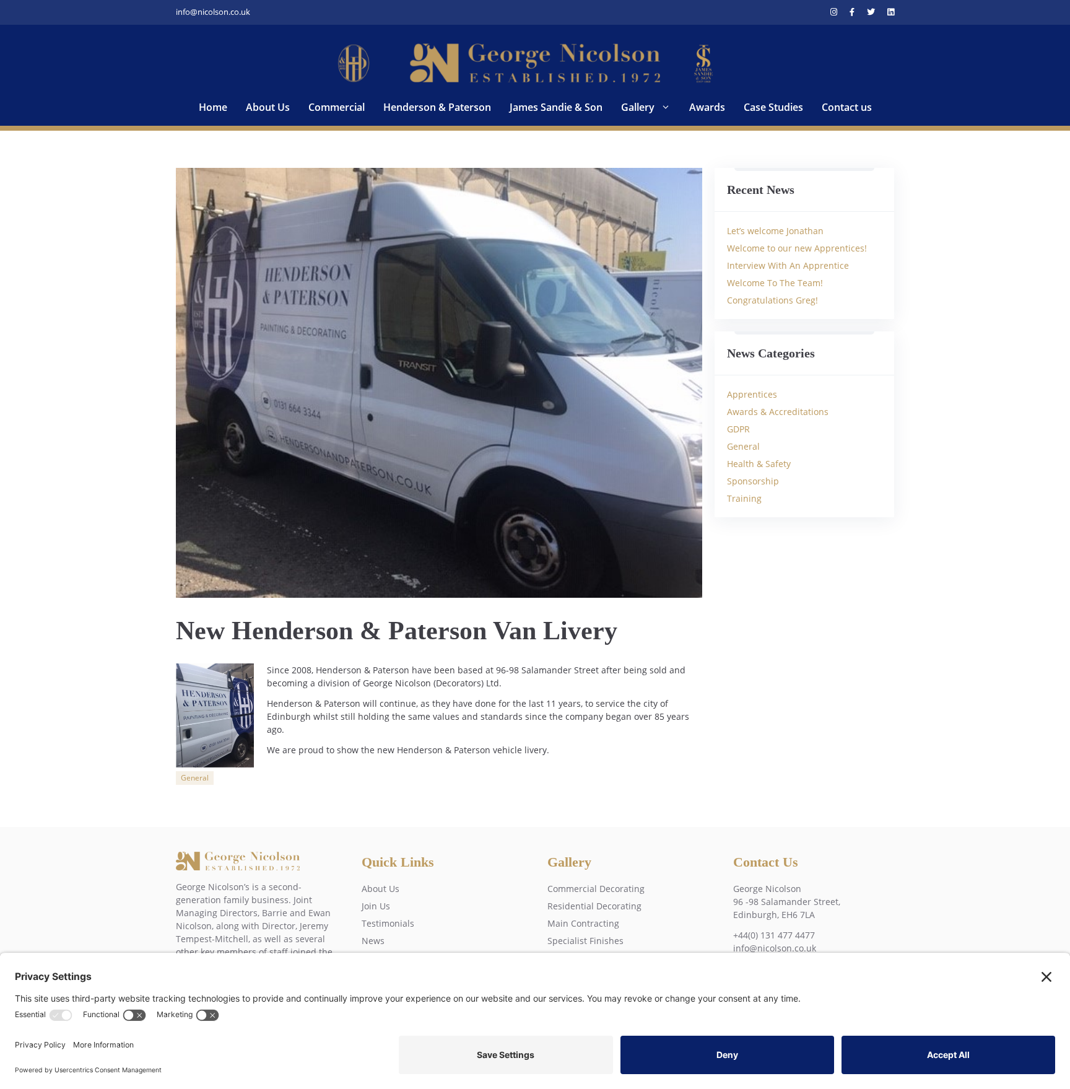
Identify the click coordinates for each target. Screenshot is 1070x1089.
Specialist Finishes (585, 941)
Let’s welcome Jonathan (775, 231)
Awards (707, 107)
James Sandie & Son (556, 107)
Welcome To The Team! (775, 283)
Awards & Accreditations (778, 412)
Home (213, 107)
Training (744, 498)
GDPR (738, 429)
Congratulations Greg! (772, 300)
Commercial (336, 107)
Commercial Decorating (596, 888)
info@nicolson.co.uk (213, 11)
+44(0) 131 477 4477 (774, 935)
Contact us (847, 107)
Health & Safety (759, 464)
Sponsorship (753, 481)
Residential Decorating (594, 906)
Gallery (638, 107)
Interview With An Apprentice (788, 265)
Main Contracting (583, 923)
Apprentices (752, 394)
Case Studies (773, 107)
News (373, 941)
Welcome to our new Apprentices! (797, 248)
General (195, 777)
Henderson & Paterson (437, 107)
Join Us (376, 906)
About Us (268, 107)
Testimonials (388, 923)
